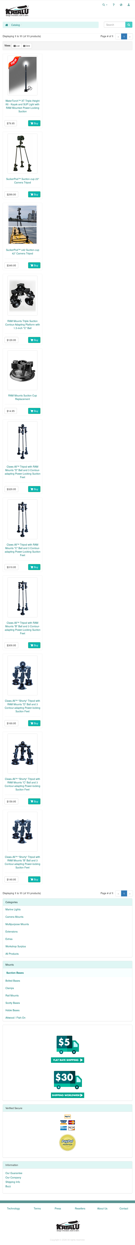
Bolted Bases (12, 980)
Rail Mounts (12, 995)
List (18, 45)
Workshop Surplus (15, 946)
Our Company (13, 1177)
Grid (27, 45)
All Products (12, 953)
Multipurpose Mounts (17, 924)
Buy (35, 123)
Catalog (15, 25)
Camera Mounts (14, 916)
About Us (102, 1208)
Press (58, 1208)
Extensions (11, 931)
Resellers (80, 1208)
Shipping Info (12, 1182)
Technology (13, 1208)
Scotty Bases (12, 1003)
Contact (124, 1208)
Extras (8, 939)
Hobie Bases (12, 1010)
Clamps (9, 988)
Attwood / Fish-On (15, 1017)
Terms (37, 1208)
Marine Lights (13, 909)
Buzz (8, 1186)
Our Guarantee (13, 1173)
